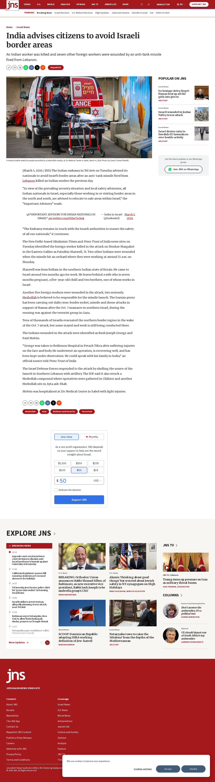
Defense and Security (64, 411)
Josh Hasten (183, 586)
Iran (151, 13)
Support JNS (199, 4)
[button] (20, 67)
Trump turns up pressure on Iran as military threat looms (185, 581)
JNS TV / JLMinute (170, 575)
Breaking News (21, 545)
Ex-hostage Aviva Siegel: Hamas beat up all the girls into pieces (173, 93)
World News (64, 630)
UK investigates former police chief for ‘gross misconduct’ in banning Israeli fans (31, 590)
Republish (56, 67)
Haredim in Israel (139, 13)
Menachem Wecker (67, 594)
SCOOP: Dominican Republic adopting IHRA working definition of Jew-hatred (78, 637)
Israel (27, 4)
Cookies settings (143, 769)
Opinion (80, 4)
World (50, 4)
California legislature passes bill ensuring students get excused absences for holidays (29, 576)
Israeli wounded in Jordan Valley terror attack (174, 113)
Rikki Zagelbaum (117, 591)
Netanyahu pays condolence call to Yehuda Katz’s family (30, 632)
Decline (193, 769)
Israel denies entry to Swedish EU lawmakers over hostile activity (173, 134)
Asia (44, 411)
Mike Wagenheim (66, 644)
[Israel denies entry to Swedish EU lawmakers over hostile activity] (202, 133)
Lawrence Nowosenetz (192, 642)
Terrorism (87, 411)
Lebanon (29, 181)
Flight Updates (102, 13)
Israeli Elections (62, 13)
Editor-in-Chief (162, 13)
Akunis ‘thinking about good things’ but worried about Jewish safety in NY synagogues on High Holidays (132, 582)
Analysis (65, 4)
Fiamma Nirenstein (190, 617)
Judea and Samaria (120, 13)
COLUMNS (171, 595)
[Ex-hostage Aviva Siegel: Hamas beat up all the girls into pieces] (202, 93)
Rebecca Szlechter (135, 591)
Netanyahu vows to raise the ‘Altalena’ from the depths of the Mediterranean (131, 637)
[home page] (12, 5)
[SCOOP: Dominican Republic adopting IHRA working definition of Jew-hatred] (82, 613)
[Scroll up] (42, 642)
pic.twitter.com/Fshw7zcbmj (66, 218)
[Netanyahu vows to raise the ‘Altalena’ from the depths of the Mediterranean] (133, 613)
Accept (168, 769)
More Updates (17, 642)
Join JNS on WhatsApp (186, 169)
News (9, 27)
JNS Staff (162, 100)
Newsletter (163, 4)
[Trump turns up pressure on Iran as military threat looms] (186, 562)
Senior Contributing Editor (193, 603)
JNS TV (94, 4)
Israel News (23, 27)
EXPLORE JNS (29, 533)
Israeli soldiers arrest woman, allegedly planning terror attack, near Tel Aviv (29, 604)
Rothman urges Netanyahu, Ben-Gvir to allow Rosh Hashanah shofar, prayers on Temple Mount (30, 619)
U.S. (39, 4)
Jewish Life (110, 4)
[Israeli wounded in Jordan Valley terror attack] (202, 114)
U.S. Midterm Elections (82, 13)
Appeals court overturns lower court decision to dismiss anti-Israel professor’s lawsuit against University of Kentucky (30, 560)
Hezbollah (30, 297)
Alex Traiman (169, 586)
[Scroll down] (47, 642)
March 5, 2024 (129, 216)
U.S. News (63, 573)
